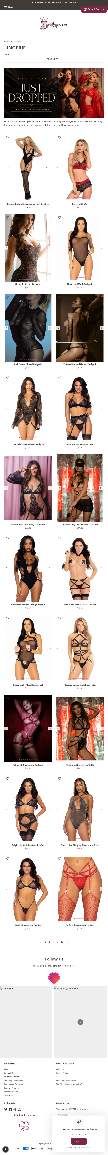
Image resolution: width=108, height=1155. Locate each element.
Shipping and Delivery (13, 1080)
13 (62, 941)
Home (6, 41)
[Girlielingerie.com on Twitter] (5, 1110)
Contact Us (9, 1073)
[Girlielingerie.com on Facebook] (10, 1110)
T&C (58, 1076)
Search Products (11, 1091)
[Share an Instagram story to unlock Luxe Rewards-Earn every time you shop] (54, 978)
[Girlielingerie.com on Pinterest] (14, 1110)
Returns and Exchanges (14, 1084)
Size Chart (8, 1095)
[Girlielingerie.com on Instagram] (19, 1110)
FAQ (6, 1069)
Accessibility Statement (66, 1080)
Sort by (7, 54)
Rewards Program (11, 1088)
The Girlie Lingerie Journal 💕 (69, 1084)
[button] (5, 1149)
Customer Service (11, 1076)
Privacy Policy (62, 1073)
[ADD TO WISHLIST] (8, 137)
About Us (60, 1069)
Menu (10, 7)
